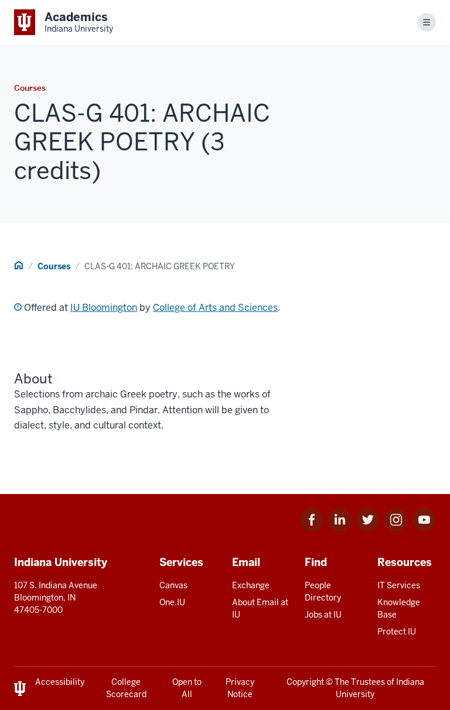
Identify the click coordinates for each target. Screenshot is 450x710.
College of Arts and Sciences (215, 307)
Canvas (173, 585)
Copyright (305, 682)
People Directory (323, 591)
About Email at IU (260, 608)
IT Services (398, 585)
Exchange (251, 585)
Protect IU (396, 631)
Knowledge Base (398, 608)
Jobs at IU (323, 614)
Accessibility (59, 682)
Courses (54, 266)
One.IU (172, 602)
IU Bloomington (103, 307)
